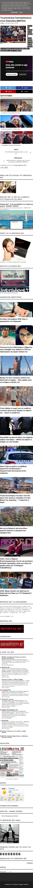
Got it (21, 12)
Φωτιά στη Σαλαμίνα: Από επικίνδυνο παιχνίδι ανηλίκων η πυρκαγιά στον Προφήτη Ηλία (13, 530)
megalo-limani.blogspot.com (10, 709)
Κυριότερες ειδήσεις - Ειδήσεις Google (12, 679)
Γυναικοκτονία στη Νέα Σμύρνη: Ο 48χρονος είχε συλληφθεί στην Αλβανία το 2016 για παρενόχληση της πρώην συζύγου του (16, 349)
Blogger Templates (23, 884)
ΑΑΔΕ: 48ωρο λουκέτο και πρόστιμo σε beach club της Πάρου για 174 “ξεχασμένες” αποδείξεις (16, 593)
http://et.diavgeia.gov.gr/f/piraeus (9, 816)
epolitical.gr (5, 720)
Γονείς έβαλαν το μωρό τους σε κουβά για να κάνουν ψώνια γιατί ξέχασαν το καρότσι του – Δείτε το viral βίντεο (15, 410)
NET (4, 23)
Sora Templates (14, 884)
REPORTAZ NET (6, 667)
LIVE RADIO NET (6, 690)
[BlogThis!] (2, 167)
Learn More (14, 12)
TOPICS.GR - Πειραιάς (7, 699)
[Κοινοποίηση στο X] (4, 167)
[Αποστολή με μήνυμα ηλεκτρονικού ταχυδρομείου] (1, 167)
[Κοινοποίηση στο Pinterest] (7, 167)
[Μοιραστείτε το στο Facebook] (5, 167)
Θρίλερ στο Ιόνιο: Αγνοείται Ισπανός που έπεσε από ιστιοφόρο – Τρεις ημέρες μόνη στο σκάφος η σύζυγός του (16, 380)
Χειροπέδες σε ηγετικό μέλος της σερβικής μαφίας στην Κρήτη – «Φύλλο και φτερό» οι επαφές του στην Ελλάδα (16, 439)
